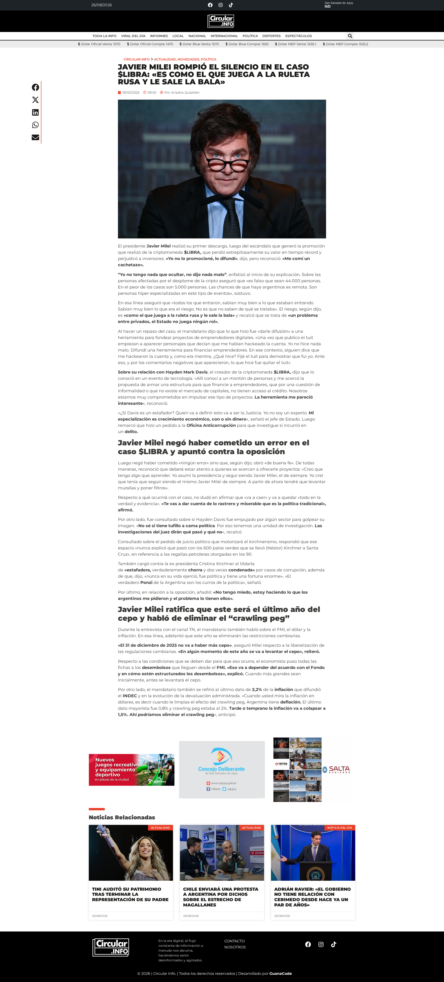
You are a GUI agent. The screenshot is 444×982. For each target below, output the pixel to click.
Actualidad (165, 59)
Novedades (188, 59)
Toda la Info (104, 36)
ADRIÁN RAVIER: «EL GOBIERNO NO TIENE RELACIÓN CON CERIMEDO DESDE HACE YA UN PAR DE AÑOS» (312, 897)
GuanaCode (280, 973)
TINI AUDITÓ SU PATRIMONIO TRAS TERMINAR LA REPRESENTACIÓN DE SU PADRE (130, 895)
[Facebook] (210, 5)
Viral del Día (133, 36)
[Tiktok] (231, 5)
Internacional (224, 36)
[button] (350, 36)
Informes (159, 36)
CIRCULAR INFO (137, 59)
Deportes (271, 36)
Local (178, 36)
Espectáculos (298, 36)
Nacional (197, 36)
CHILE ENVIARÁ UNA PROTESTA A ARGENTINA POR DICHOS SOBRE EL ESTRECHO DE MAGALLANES (220, 897)
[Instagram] (220, 5)
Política (250, 36)
